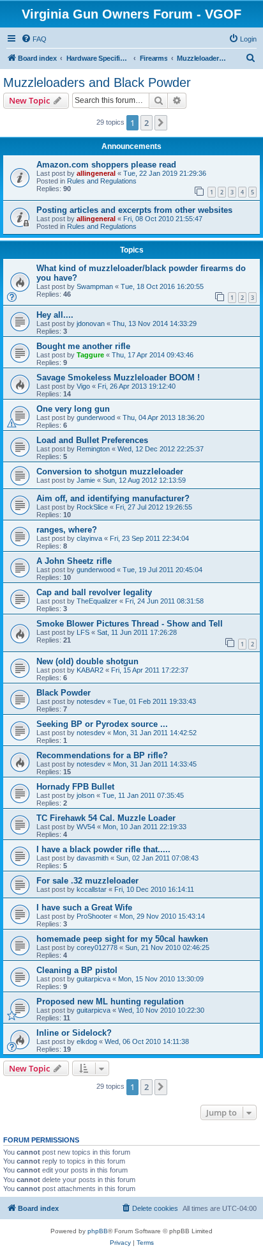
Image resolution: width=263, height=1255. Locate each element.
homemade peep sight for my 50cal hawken (122, 939)
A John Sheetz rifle (74, 561)
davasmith (93, 858)
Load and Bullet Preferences (92, 440)
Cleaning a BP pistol (76, 970)
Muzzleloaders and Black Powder (97, 82)
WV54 (86, 826)
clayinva (89, 538)
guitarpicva (93, 979)
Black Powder (63, 693)
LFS (83, 632)
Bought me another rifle (83, 346)
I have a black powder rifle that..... (103, 849)
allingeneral (96, 173)
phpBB (97, 1231)
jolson (85, 795)
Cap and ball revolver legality (94, 592)
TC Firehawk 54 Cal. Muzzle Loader (106, 818)
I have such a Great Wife (84, 907)
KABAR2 (90, 670)
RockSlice (92, 507)
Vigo (83, 386)
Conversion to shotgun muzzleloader (109, 471)
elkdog (87, 1041)
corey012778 (97, 947)
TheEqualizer (97, 601)
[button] (160, 122)
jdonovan (91, 323)
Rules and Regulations (102, 181)
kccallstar (92, 889)
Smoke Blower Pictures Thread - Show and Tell (129, 623)
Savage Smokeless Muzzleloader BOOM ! (118, 377)
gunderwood (96, 417)
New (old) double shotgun (87, 661)
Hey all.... (54, 315)
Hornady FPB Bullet (75, 786)
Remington (93, 449)
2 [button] (146, 123)
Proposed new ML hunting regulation (110, 1001)
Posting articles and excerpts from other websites (134, 210)
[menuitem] (34, 39)
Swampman (95, 286)
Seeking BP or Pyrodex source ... (102, 724)
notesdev (91, 701)
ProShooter (94, 916)
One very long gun (73, 409)
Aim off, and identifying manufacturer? (113, 498)
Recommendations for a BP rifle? (102, 755)
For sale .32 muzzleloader (87, 880)
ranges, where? (66, 529)
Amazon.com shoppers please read (106, 164)
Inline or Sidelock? (74, 1033)
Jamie (86, 480)
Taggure (90, 355)
